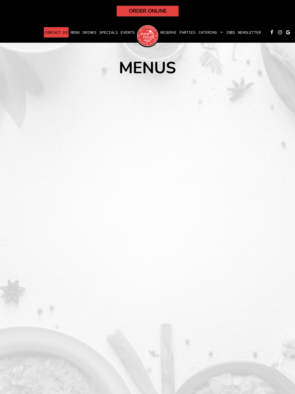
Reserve (168, 32)
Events (128, 32)
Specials (108, 32)
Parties (187, 32)
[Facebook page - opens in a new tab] (272, 32)
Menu (75, 32)
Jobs (230, 32)
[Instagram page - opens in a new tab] (280, 32)
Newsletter (249, 32)
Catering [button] (208, 32)
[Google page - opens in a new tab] (288, 32)
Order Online (148, 10)
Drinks (90, 32)
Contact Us (56, 32)
